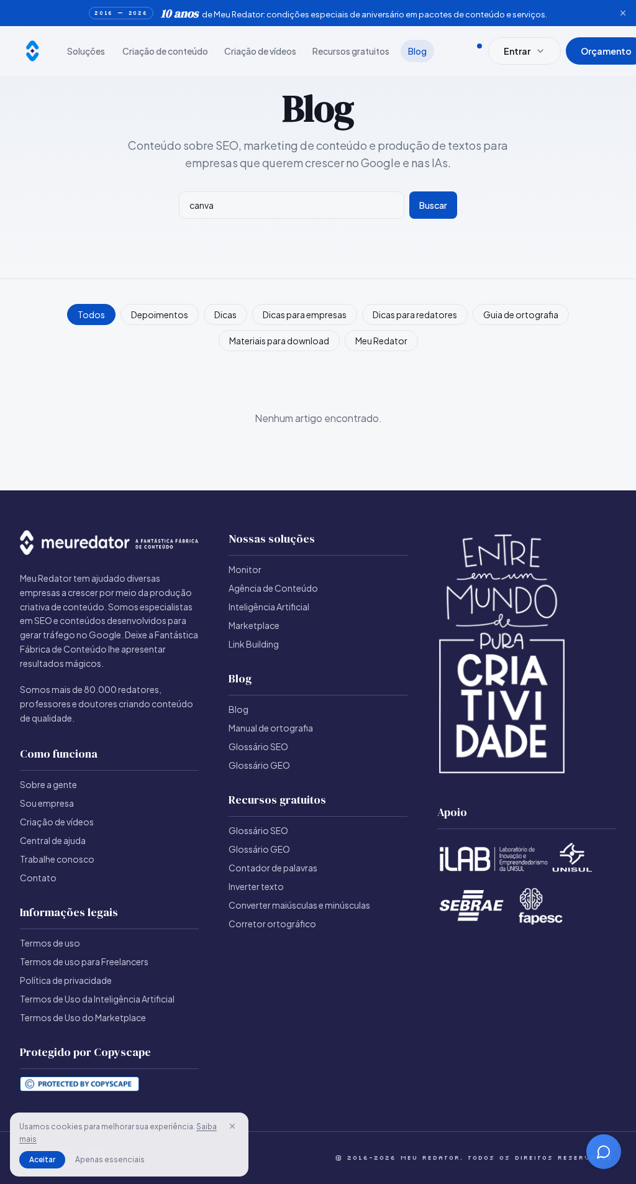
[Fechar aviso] (623, 13)
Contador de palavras (273, 867)
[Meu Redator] (32, 51)
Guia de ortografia (520, 314)
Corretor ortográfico (272, 923)
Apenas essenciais (110, 1159)
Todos (91, 314)
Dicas (225, 314)
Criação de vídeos (260, 51)
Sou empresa (47, 803)
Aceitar (42, 1159)
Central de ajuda (53, 840)
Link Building (254, 643)
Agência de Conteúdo (273, 588)
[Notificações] (481, 51)
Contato (38, 877)
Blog (417, 51)
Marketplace (254, 625)
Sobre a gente (48, 784)
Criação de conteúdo (165, 51)
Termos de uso (50, 942)
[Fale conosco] (458, 51)
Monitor (245, 569)
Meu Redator (381, 340)
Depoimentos (159, 314)
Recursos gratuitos (350, 51)
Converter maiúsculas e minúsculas (299, 905)
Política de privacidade (66, 980)
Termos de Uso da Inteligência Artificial (97, 998)
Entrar (517, 51)
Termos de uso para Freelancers (84, 961)
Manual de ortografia (271, 727)
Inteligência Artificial (269, 606)
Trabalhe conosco (57, 859)
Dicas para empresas (305, 314)
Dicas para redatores (415, 314)
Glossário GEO (259, 765)
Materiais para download (279, 340)
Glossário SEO (258, 746)
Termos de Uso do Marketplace (83, 1017)
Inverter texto (256, 886)
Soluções (86, 51)
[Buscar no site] (468, 51)
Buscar (433, 205)
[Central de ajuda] (447, 51)
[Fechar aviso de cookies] (232, 1126)
